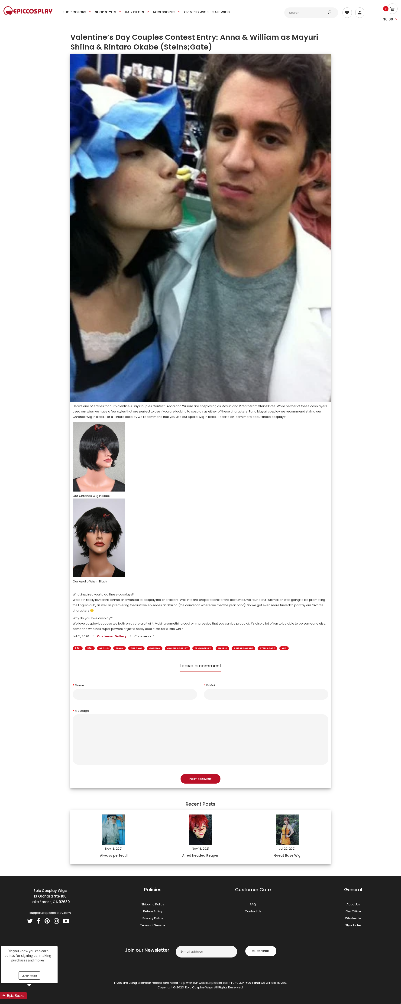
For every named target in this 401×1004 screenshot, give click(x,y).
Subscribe (260, 951)
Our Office (353, 911)
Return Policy (152, 911)
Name (79, 685)
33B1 (89, 648)
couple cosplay (177, 648)
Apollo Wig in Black (202, 417)
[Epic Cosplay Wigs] (28, 14)
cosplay (154, 648)
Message (82, 710)
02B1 (77, 648)
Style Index (353, 925)
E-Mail (211, 685)
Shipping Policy (152, 904)
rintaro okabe (243, 648)
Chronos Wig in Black (88, 417)
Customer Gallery (111, 636)
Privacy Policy (152, 918)
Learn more (29, 975)
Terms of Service (152, 925)
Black (119, 648)
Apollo (104, 648)
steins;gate (267, 648)
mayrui (222, 648)
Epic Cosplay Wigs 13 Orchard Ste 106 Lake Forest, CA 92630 (50, 896)
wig (284, 648)
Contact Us (253, 911)
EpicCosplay (203, 648)
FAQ (253, 904)
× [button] (55, 943)
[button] (35, 995)
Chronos (136, 648)
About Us (353, 904)
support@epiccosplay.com (50, 913)
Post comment (200, 779)
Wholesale (353, 918)
